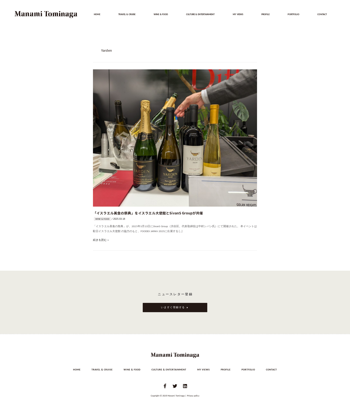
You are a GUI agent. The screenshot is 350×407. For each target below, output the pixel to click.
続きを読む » (101, 240)
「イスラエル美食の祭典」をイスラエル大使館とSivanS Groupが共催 (148, 212)
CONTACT (322, 14)
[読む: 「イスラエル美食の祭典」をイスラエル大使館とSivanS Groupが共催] (175, 138)
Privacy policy (193, 396)
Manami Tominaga (176, 396)
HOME (97, 14)
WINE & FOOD (161, 14)
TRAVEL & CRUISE (126, 14)
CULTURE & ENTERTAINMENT (200, 14)
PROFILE (265, 14)
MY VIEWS (238, 14)
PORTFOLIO (293, 14)
